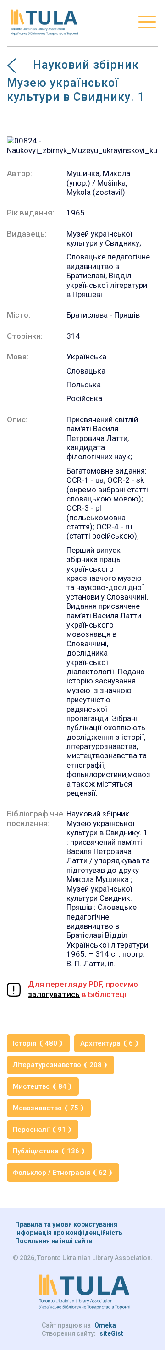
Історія (35, 1043)
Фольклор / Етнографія (60, 1172)
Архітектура (106, 1043)
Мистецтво (39, 1086)
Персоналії (39, 1129)
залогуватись (54, 994)
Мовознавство (45, 1108)
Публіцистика (46, 1151)
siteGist (111, 1333)
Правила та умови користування (66, 1224)
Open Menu (147, 22)
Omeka (105, 1325)
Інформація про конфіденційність (68, 1232)
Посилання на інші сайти (54, 1241)
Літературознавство (57, 1065)
